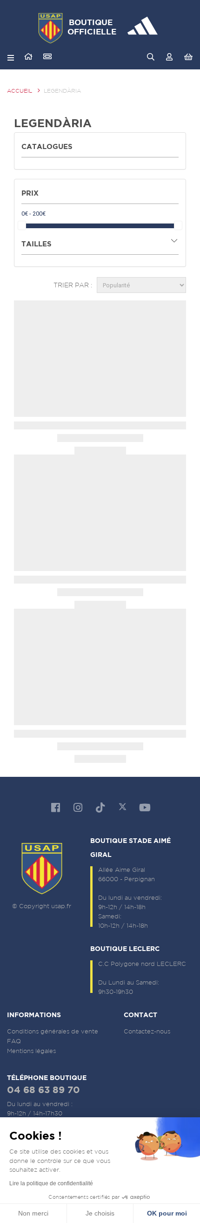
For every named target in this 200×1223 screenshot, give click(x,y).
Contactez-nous (147, 1031)
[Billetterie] (48, 56)
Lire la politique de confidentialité (51, 1183)
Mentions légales (31, 1050)
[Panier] (188, 57)
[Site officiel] (28, 56)
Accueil (19, 91)
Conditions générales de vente (52, 1031)
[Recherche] (150, 57)
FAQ (14, 1041)
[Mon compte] (169, 57)
